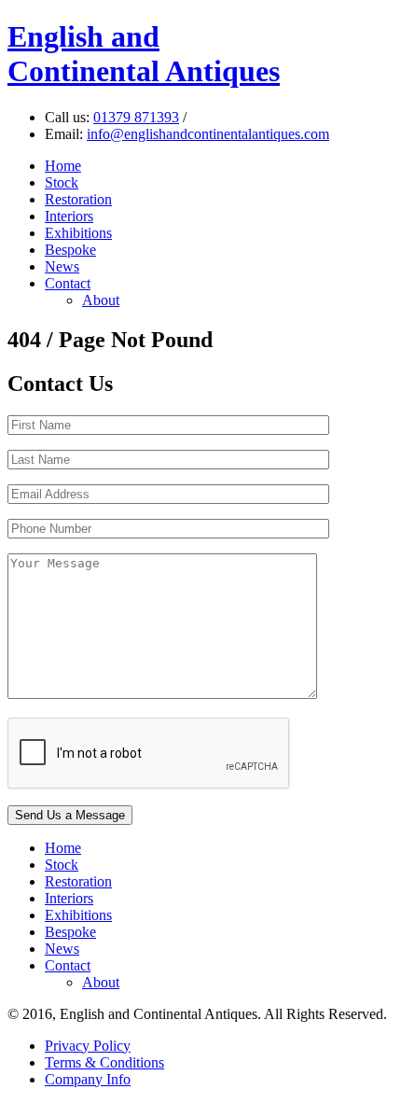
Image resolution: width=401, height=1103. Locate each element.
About (100, 300)
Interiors (69, 216)
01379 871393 (136, 117)
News (62, 266)
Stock (61, 182)
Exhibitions (78, 233)
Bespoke (70, 250)
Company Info (88, 1079)
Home (63, 166)
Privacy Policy (88, 1046)
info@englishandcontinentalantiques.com (208, 134)
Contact (67, 283)
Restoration (78, 199)
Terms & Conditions (104, 1062)
